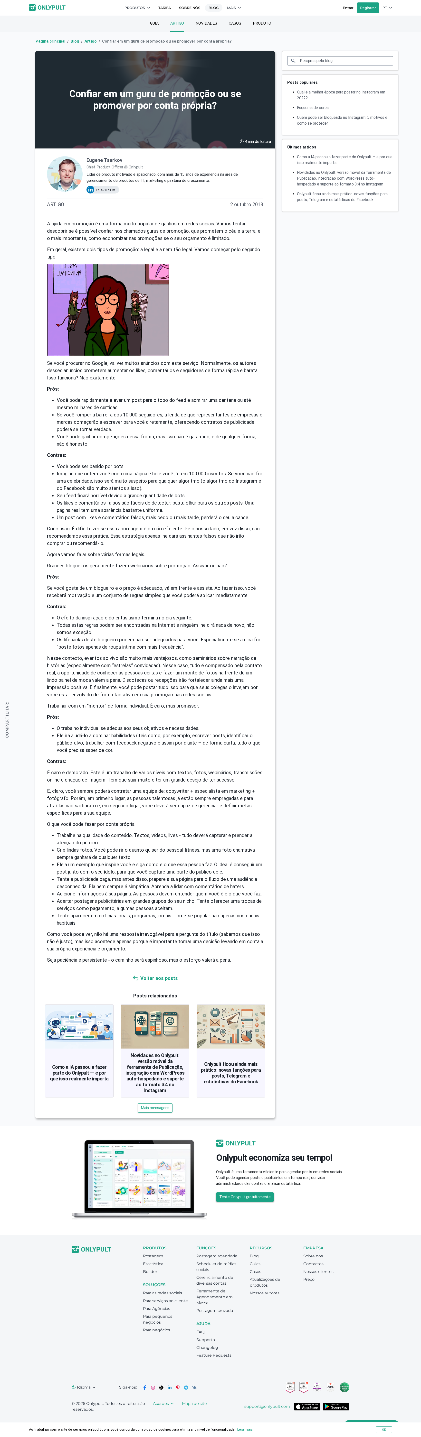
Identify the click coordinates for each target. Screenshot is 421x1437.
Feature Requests (213, 1355)
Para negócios (156, 1330)
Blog (214, 8)
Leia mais (245, 1429)
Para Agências (156, 1308)
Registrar (368, 8)
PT (385, 8)
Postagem (153, 1256)
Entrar (348, 8)
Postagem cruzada (214, 1310)
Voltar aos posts (159, 978)
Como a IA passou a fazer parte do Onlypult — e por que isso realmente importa (79, 1073)
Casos (235, 23)
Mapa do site (194, 1403)
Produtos (134, 8)
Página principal (50, 41)
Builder (150, 1271)
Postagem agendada (216, 1256)
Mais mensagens (155, 1107)
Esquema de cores (313, 107)
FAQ (200, 1332)
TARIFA (164, 8)
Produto (262, 23)
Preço (309, 1279)
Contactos (313, 1264)
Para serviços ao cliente (165, 1301)
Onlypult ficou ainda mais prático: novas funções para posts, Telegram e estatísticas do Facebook (231, 1073)
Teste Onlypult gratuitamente (245, 1197)
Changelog (207, 1347)
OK (384, 1429)
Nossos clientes (318, 1271)
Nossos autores (264, 1293)
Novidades (206, 23)
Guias (255, 1264)
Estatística (153, 1264)
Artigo (177, 23)
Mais (231, 8)
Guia (154, 23)
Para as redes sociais (162, 1293)
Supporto (205, 1339)
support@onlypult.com (267, 1406)
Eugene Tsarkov (104, 160)
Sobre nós (189, 8)
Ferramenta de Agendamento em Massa (214, 1297)
